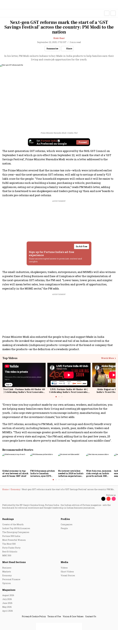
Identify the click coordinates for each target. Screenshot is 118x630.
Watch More (107, 358)
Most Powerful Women (14, 540)
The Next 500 (9, 543)
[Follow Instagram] (114, 499)
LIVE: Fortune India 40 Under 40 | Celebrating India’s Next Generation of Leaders (69, 392)
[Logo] (8, 13)
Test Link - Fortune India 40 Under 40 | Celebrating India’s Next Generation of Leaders (24, 392)
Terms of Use (54, 616)
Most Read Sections (14, 562)
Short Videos (67, 571)
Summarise (52, 48)
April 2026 (7, 610)
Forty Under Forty (11, 547)
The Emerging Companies (15, 532)
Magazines (8, 589)
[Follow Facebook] (98, 499)
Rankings (8, 518)
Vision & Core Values (73, 616)
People (64, 528)
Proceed (83, 142)
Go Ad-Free (81, 246)
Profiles (65, 518)
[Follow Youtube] (108, 499)
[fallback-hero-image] (15, 461)
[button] (106, 13)
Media (64, 562)
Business (6, 567)
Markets (6, 571)
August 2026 (8, 595)
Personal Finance (11, 579)
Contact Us (90, 616)
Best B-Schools (9, 551)
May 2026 (7, 607)
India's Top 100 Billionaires (16, 528)
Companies (66, 524)
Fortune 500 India (11, 536)
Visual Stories (68, 575)
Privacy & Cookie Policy (34, 616)
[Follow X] (103, 499)
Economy (7, 575)
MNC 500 (6, 555)
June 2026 (7, 603)
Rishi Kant (59, 38)
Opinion (6, 583)
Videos (64, 567)
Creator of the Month (13, 524)
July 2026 (7, 599)
